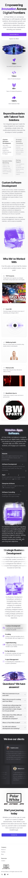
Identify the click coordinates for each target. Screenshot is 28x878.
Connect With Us (14, 34)
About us (3, 849)
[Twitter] (2, 874)
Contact (3, 860)
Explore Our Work (14, 38)
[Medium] (5, 874)
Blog (2, 854)
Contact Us (14, 835)
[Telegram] (7, 874)
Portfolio (3, 852)
